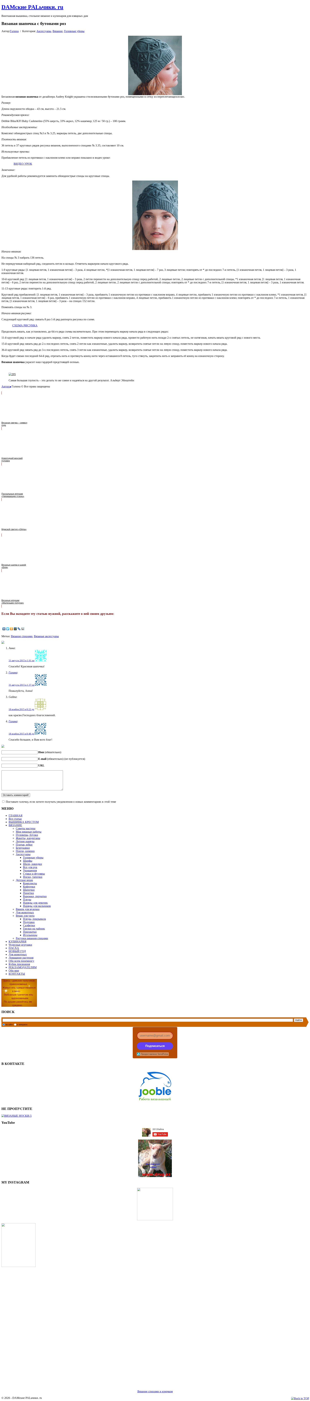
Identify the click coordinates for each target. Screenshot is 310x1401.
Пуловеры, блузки (27, 834)
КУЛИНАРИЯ (17, 941)
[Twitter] (8, 628)
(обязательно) (49, 752)
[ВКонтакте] (4, 628)
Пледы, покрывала (34, 918)
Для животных (25, 912)
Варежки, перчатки (35, 896)
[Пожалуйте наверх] (300, 1398)
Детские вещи (24, 880)
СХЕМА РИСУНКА (24, 325)
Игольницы (30, 935)
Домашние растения (21, 957)
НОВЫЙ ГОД (17, 951)
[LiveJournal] (19, 628)
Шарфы (27, 860)
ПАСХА (14, 947)
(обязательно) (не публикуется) (61, 758)
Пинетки (28, 893)
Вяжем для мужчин (27, 909)
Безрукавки (23, 847)
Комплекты (30, 883)
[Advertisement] (109, 1324)
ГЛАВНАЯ (15, 815)
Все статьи (15, 818)
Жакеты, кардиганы (28, 838)
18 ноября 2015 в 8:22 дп (21, 709)
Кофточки (29, 886)
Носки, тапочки (32, 876)
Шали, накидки (32, 864)
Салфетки (29, 925)
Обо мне (14, 970)
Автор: (5, 386)
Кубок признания (19, 964)
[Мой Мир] (15, 628)
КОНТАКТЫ (17, 973)
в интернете (22, 1024)
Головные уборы (74, 31)
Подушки (29, 922)
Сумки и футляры (34, 873)
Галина (14, 31)
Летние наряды (25, 841)
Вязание (58, 31)
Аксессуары (43, 31)
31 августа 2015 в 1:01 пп (21, 660)
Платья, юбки (24, 844)
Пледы (27, 899)
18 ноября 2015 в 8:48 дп (21, 733)
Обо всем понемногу (21, 960)
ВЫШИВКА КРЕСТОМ (24, 822)
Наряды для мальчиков (37, 906)
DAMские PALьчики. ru (32, 7)
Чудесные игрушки (20, 944)
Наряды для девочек (35, 902)
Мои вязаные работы (28, 831)
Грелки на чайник (34, 928)
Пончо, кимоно (25, 851)
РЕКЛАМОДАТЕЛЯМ (23, 967)
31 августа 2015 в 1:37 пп (21, 685)
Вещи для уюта (25, 915)
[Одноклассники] (11, 628)
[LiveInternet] (23, 628)
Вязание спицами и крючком (155, 1391)
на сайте (9, 1024)
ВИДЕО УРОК (23, 163)
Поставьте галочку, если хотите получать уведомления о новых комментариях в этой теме (61, 801)
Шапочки (29, 889)
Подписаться (155, 1046)
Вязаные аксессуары (46, 636)
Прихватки (30, 931)
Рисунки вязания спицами (32, 938)
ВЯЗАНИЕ (15, 825)
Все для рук (30, 867)
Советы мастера (25, 828)
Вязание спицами (21, 636)
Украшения (30, 870)
